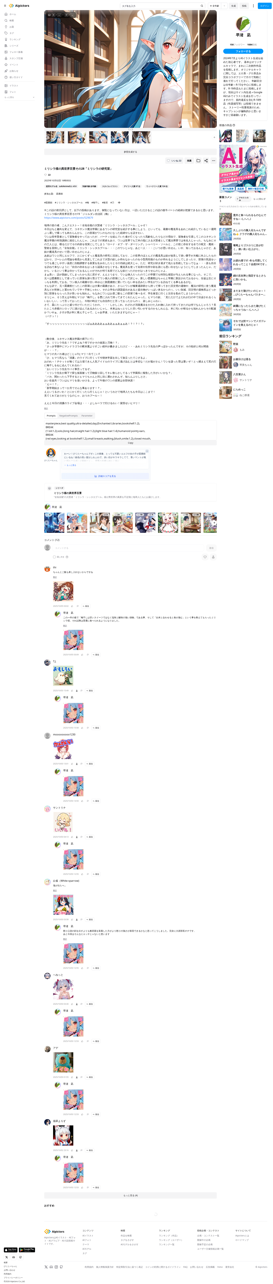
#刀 (112, 202)
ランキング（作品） (169, 1235)
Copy (130, 442)
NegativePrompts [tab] (68, 415)
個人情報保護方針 (105, 1266)
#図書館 (48, 202)
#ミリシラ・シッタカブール (69, 202)
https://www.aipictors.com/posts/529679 (68, 217)
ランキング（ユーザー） (171, 1239)
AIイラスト (88, 1235)
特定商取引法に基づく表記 (129, 1266)
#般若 (105, 202)
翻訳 (46, 408)
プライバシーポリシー (13, 1277)
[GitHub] (61, 1267)
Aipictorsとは (242, 1235)
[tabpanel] (130, 432)
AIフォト (86, 1239)
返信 (87, 606)
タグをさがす (127, 1239)
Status (220, 1267)
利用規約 (7, 1274)
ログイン (264, 5)
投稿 (244, 5)
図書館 (59, 193)
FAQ (185, 1266)
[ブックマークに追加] (198, 160)
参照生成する (130, 151)
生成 (233, 5)
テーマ (85, 1244)
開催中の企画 (203, 1239)
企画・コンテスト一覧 (208, 1235)
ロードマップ (242, 1239)
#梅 (87, 202)
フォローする (243, 51)
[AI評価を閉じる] (147, 451)
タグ (84, 1253)
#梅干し (95, 202)
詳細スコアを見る (107, 476)
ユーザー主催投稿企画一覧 (210, 1248)
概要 (6, 1262)
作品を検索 (126, 1235)
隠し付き (60, 557)
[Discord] (51, 1267)
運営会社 (229, 1266)
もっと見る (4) (130, 1195)
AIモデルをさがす (129, 1244)
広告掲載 (210, 1266)
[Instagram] (56, 1267)
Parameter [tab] (87, 415)
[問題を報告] (78, 606)
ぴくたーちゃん (10, 1266)
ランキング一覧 (166, 1244)
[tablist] (69, 416)
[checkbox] (54, 557)
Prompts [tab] (51, 415)
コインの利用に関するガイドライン (163, 1266)
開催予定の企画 (205, 1244)
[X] (46, 1267)
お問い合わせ (9, 1270)
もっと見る (71, 465)
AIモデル (86, 1248)
